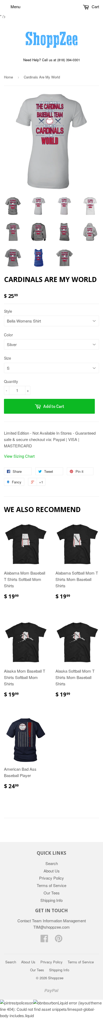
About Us (52, 871)
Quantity (11, 381)
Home (8, 77)
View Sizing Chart (19, 456)
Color (8, 334)
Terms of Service (51, 885)
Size (7, 358)
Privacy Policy (51, 878)
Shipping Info (51, 900)
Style (8, 311)
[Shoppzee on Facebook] (44, 940)
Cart (95, 6)
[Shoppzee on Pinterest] (59, 940)
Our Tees (52, 893)
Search (51, 863)
